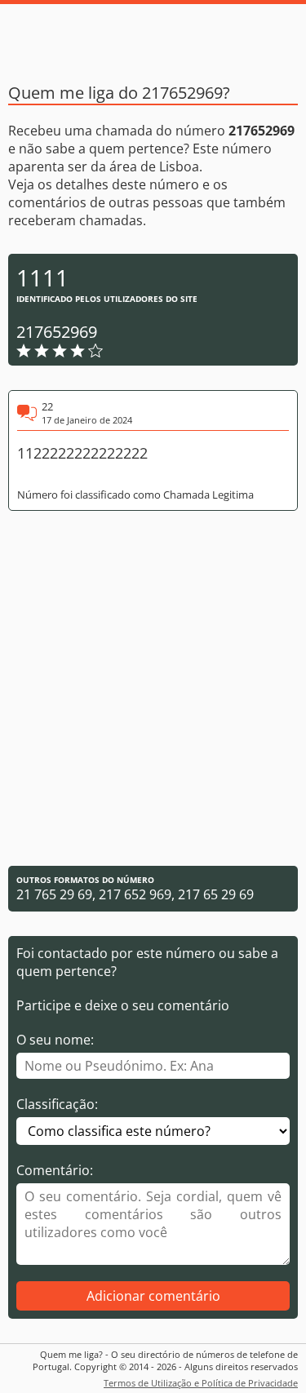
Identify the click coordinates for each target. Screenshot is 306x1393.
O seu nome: (55, 1040)
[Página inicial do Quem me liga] (153, 36)
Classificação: (57, 1104)
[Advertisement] (153, 688)
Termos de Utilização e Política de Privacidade (201, 1383)
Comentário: (54, 1170)
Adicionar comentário (153, 1296)
